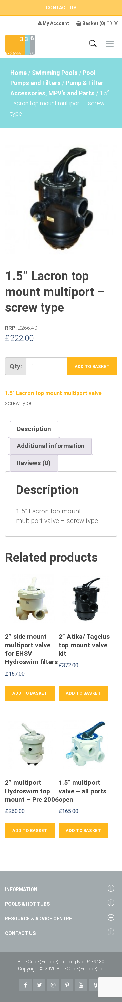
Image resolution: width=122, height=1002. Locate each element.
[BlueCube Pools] (28, 44)
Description (34, 429)
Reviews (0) (34, 463)
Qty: (15, 366)
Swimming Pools (55, 72)
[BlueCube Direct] (15, 44)
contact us (61, 8)
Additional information (51, 446)
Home (18, 72)
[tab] (34, 429)
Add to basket (92, 366)
